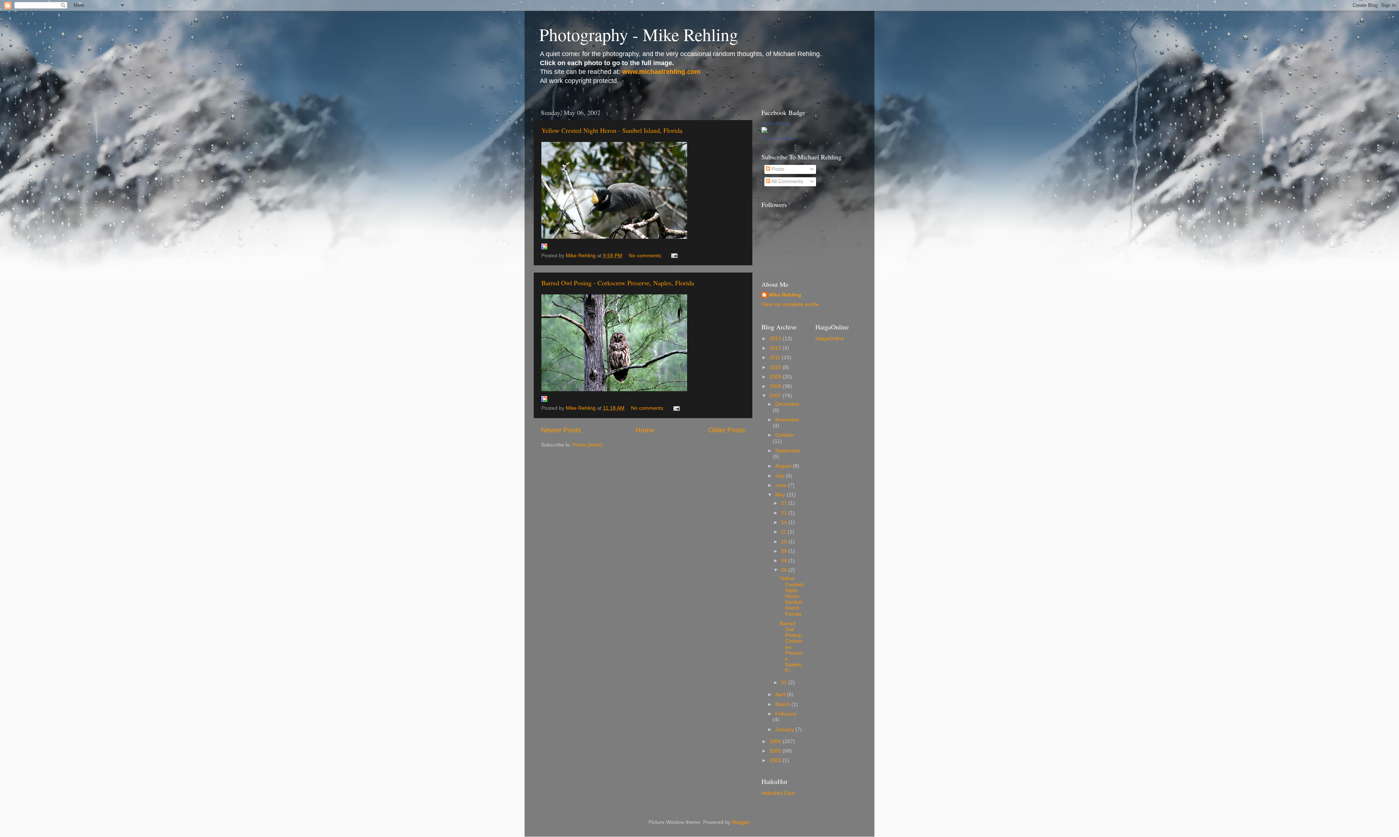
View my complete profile (790, 304)
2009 (776, 377)
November (787, 420)
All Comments (786, 181)
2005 (776, 751)
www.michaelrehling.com (661, 71)
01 (784, 682)
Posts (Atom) (588, 445)
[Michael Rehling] (764, 131)
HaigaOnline (829, 338)
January (785, 729)
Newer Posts (561, 430)
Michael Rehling (775, 123)
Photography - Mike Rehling (638, 34)
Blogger (740, 822)
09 (784, 551)
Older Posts (726, 430)
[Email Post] (674, 255)
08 (784, 560)
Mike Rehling (785, 295)
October (784, 435)
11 (784, 532)
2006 (776, 741)
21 (784, 513)
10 (784, 541)
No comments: (646, 255)
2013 (776, 338)
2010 (776, 367)
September (788, 450)
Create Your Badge (778, 138)
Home (644, 430)
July (780, 476)
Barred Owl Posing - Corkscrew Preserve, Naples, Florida (617, 282)
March (783, 704)
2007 (776, 395)
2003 (776, 760)
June (781, 485)
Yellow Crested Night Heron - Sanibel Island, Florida (611, 130)
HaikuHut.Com (778, 793)
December (787, 404)
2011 (775, 357)
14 (784, 522)
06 (784, 570)
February (785, 714)
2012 (776, 348)
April (781, 694)
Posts (777, 169)
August (784, 466)
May (781, 494)
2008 (776, 386)
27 (784, 503)
